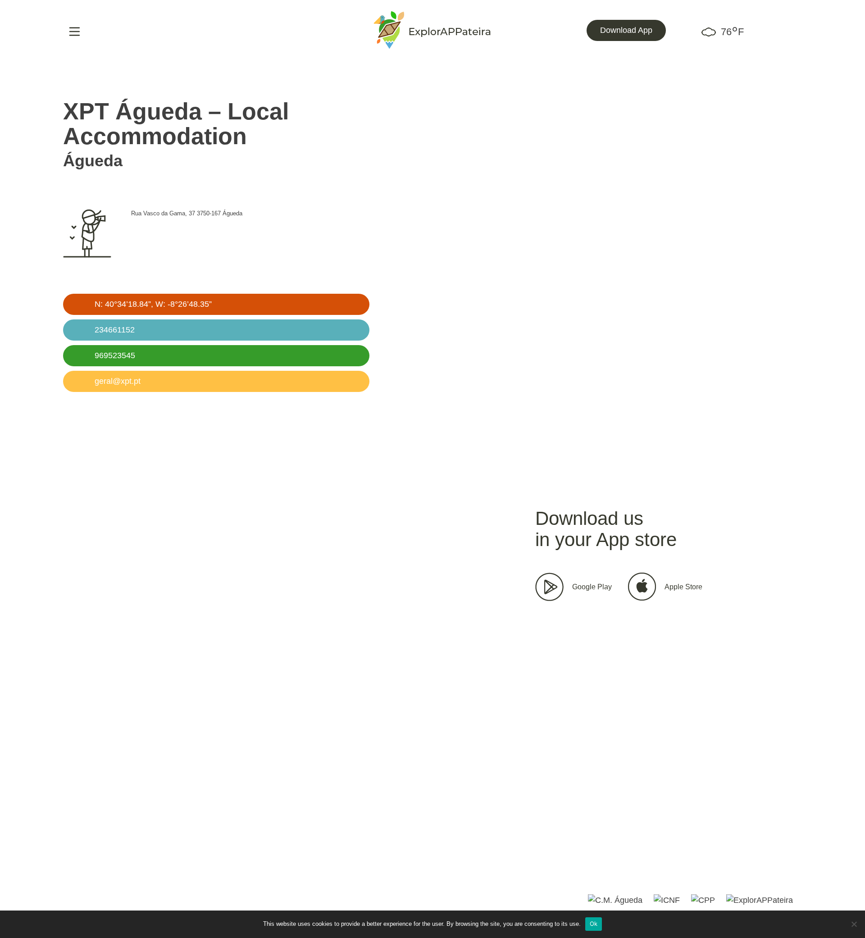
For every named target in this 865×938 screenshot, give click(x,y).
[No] (853, 924)
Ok (594, 923)
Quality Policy (250, 868)
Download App (626, 30)
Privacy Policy (187, 868)
